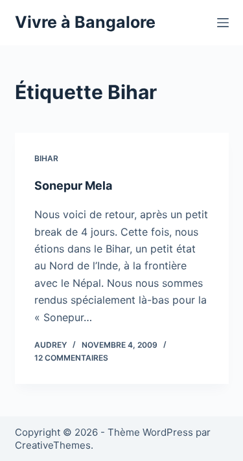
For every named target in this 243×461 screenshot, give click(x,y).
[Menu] (223, 22)
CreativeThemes (53, 445)
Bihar (46, 158)
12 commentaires (71, 358)
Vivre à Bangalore (85, 22)
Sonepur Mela (73, 185)
